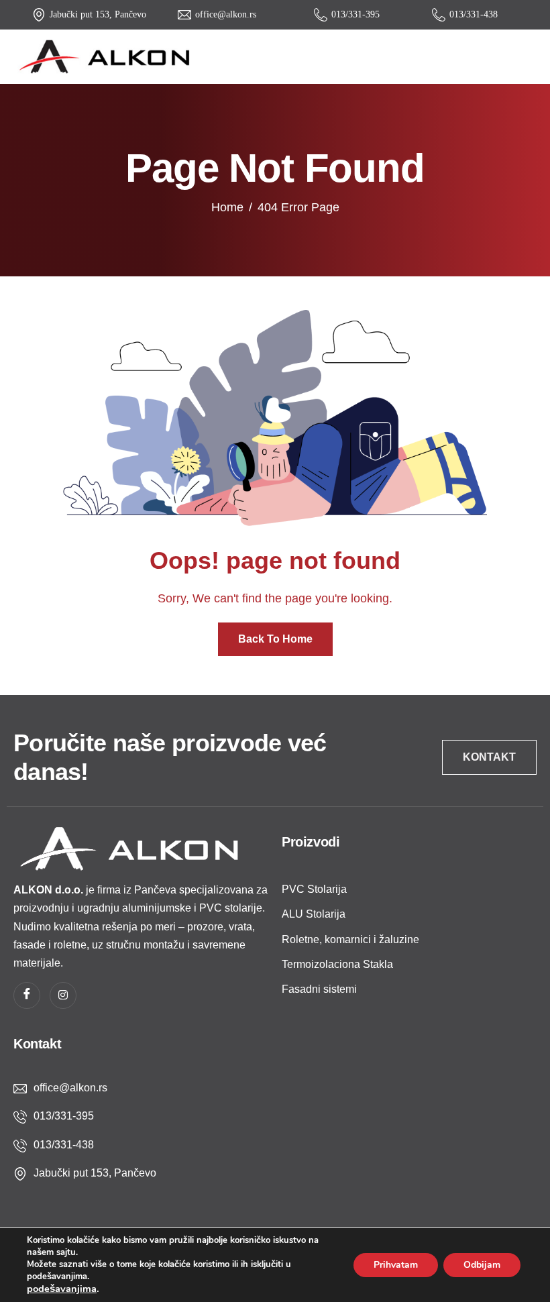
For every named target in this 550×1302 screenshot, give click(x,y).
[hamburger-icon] (524, 57)
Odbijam (481, 1264)
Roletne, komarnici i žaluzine (350, 939)
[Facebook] (26, 995)
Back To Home (275, 639)
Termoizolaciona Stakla (337, 964)
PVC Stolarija (314, 889)
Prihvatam (396, 1264)
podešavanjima (62, 1289)
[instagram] (63, 995)
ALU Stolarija (313, 914)
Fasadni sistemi (319, 989)
